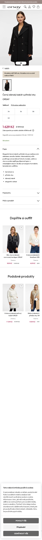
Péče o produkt (8, 201)
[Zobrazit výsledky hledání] (25, 7)
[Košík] (38, 7)
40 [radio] (9, 118)
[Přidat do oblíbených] (21, 227)
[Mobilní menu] (4, 6)
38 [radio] (33, 111)
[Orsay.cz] (14, 6)
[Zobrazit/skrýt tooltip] (33, 130)
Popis (5, 149)
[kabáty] (3, 68)
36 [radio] (21, 111)
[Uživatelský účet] (29, 7)
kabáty (7, 68)
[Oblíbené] (34, 7)
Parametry (7, 193)
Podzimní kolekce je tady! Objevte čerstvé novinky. (21, 2)
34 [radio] (9, 111)
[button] (21, 63)
